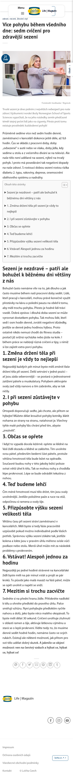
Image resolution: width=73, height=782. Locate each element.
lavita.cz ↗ (59, 758)
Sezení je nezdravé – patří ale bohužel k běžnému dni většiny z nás (32, 195)
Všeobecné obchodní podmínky (21, 763)
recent (13, 19)
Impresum (8, 747)
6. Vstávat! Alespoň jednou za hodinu (30, 249)
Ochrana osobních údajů (16, 755)
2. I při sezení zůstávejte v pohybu (28, 219)
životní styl (22, 19)
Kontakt (7, 771)
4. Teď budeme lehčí (19, 234)
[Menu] (21, 11)
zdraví (5, 19)
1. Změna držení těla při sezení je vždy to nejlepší (33, 209)
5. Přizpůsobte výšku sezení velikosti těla (32, 241)
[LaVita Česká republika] (36, 11)
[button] (63, 185)
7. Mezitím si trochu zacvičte (25, 256)
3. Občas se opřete (18, 226)
